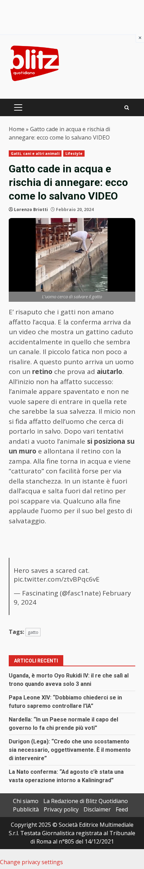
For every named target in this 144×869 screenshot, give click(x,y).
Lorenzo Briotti (31, 209)
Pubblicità (26, 809)
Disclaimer (97, 809)
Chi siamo (25, 801)
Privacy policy (61, 809)
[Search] (126, 107)
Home (16, 129)
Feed (122, 809)
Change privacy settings (31, 862)
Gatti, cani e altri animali (35, 153)
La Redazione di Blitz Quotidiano (85, 801)
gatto (33, 632)
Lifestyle (73, 153)
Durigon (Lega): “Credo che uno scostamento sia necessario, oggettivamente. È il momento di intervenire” (70, 750)
